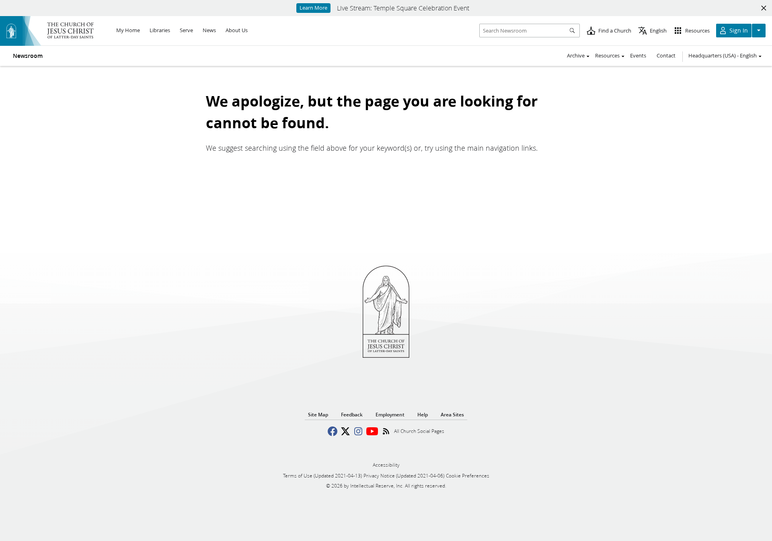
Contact (666, 55)
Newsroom (28, 56)
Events (638, 55)
